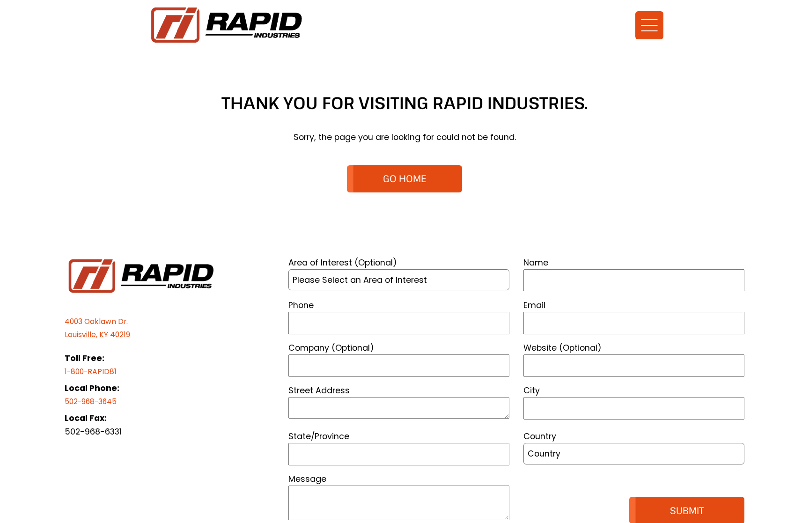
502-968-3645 (95, 401)
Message (307, 479)
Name (535, 262)
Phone (301, 305)
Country (539, 436)
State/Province (318, 436)
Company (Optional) (331, 348)
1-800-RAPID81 (93, 371)
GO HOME (404, 178)
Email (534, 305)
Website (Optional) (562, 348)
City (531, 390)
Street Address (319, 390)
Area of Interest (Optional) (342, 262)
